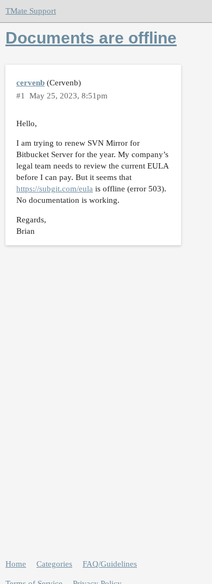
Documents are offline (91, 38)
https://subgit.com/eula (54, 188)
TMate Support (30, 11)
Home (15, 564)
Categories (54, 564)
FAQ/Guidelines (110, 564)
